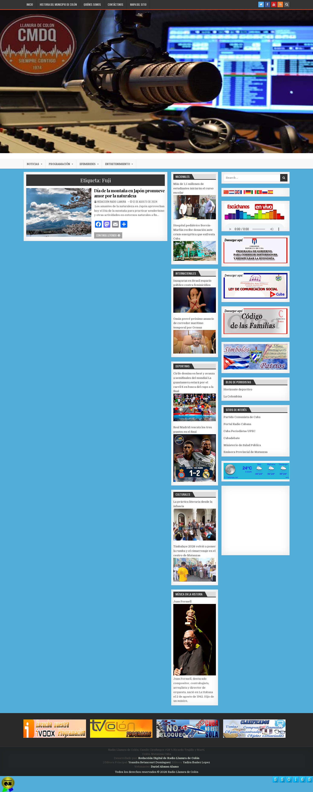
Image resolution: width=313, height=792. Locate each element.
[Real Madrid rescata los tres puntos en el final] (194, 480)
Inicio (30, 4)
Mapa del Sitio (138, 4)
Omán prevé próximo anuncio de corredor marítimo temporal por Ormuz (193, 323)
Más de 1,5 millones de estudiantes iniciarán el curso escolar (193, 188)
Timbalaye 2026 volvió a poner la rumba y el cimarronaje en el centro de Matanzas (194, 551)
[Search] (286, 4)
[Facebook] (267, 4)
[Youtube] (274, 4)
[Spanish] (270, 192)
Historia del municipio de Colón (58, 4)
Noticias (33, 164)
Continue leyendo (109, 235)
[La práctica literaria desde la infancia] (194, 539)
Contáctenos (115, 4)
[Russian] (265, 192)
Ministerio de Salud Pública (242, 445)
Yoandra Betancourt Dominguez (149, 762)
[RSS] (280, 4)
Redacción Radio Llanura (111, 201)
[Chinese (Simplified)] (226, 192)
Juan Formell (182, 601)
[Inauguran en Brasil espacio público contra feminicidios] (194, 311)
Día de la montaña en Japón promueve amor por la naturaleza (129, 193)
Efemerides (88, 164)
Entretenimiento (117, 164)
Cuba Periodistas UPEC (240, 431)
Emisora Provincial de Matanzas (246, 452)
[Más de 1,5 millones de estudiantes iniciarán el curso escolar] (194, 218)
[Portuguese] (259, 192)
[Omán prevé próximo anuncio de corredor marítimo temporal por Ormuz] (194, 352)
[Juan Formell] (194, 674)
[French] (243, 192)
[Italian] (254, 192)
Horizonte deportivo (238, 389)
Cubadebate (232, 438)
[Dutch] (232, 192)
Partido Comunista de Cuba (242, 417)
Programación (59, 164)
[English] (237, 192)
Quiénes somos (92, 4)
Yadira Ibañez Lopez (196, 762)
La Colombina (233, 396)
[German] (248, 192)
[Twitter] (261, 4)
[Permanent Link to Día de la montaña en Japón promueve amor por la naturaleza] (58, 212)
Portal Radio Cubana (237, 424)
